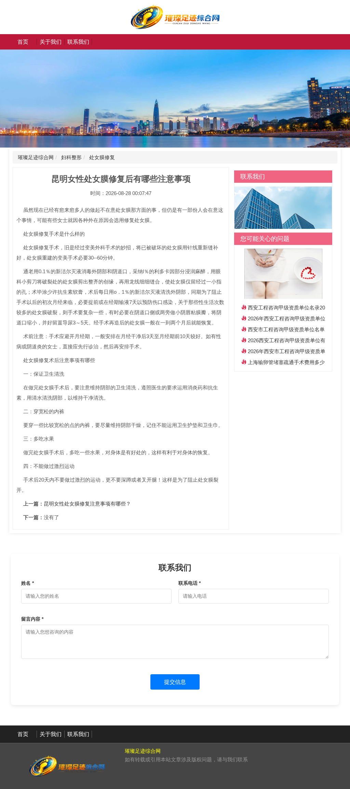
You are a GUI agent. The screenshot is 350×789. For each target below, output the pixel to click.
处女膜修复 (101, 157)
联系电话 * (189, 583)
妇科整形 (71, 157)
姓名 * (27, 583)
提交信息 (175, 682)
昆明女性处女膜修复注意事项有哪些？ (87, 504)
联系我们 (78, 42)
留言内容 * (32, 619)
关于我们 (51, 42)
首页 (22, 42)
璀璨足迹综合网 (36, 157)
